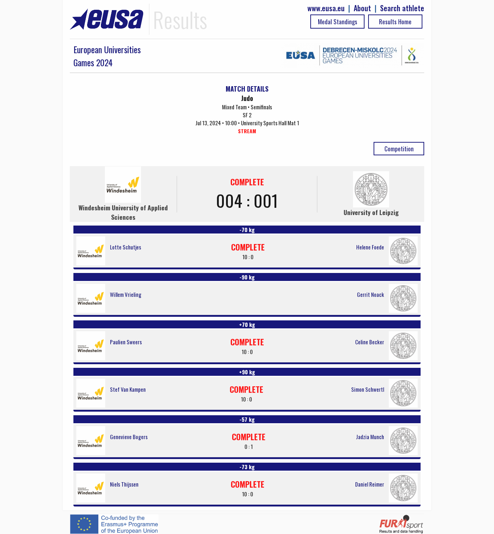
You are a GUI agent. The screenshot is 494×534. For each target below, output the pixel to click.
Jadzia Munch (370, 437)
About (362, 8)
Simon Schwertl (367, 389)
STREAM (247, 131)
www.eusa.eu (326, 8)
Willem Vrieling (125, 294)
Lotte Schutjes (125, 247)
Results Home (395, 21)
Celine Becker (369, 342)
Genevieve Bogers (129, 437)
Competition (399, 148)
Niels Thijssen (124, 484)
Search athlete (402, 8)
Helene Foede (370, 247)
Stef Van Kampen (128, 389)
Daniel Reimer (369, 484)
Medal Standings (337, 21)
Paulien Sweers (126, 342)
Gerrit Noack (370, 294)
